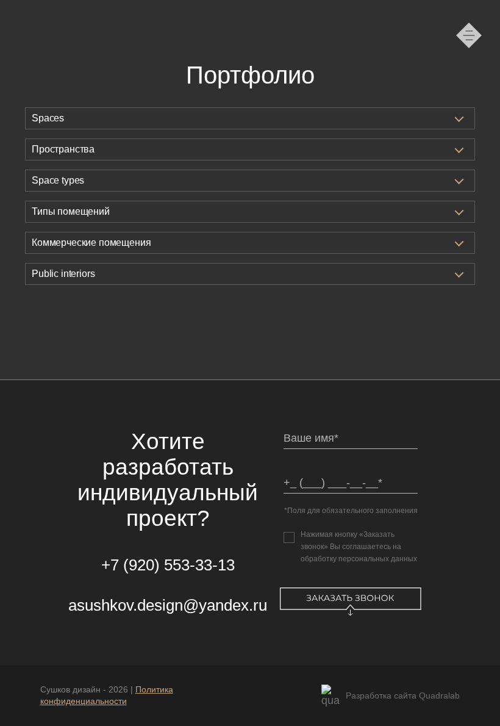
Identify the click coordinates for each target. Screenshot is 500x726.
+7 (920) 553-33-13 (168, 565)
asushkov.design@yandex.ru (167, 605)
